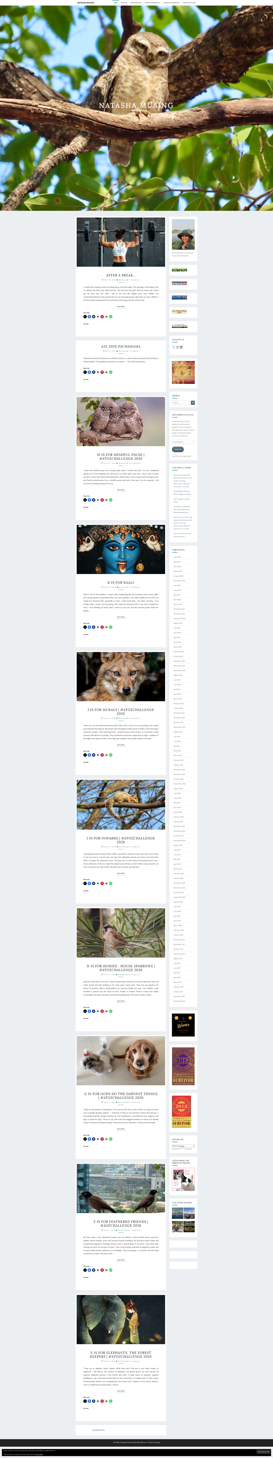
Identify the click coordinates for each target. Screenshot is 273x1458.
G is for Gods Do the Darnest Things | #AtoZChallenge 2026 (121, 1096)
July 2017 (177, 963)
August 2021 (178, 732)
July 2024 (177, 585)
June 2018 (177, 911)
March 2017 (178, 982)
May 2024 (177, 595)
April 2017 (177, 977)
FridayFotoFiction (189, 3)
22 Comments (135, 463)
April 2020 (177, 807)
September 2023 (180, 618)
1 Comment (134, 351)
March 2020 (178, 812)
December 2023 (179, 609)
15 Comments (134, 1230)
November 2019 (179, 831)
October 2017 (178, 949)
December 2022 (179, 661)
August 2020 (178, 788)
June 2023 (177, 633)
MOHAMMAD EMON (181, 491)
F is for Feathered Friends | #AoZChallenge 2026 (121, 1224)
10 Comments (134, 974)
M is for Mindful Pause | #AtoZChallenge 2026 (121, 457)
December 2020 (179, 770)
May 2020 (177, 803)
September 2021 (180, 727)
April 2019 (177, 864)
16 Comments (134, 1102)
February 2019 (179, 873)
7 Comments (134, 587)
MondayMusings (136, 3)
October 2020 (178, 779)
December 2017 (179, 940)
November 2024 (179, 581)
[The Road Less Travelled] (189, 1227)
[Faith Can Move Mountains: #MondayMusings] (177, 1214)
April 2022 (177, 694)
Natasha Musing (85, 2)
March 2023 (178, 647)
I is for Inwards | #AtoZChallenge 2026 (121, 840)
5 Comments (134, 847)
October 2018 (178, 892)
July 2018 (177, 906)
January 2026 (178, 576)
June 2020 (177, 798)
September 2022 (180, 670)
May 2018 (177, 916)
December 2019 (179, 826)
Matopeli (177, 475)
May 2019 (177, 859)
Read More (121, 306)
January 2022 (178, 708)
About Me (124, 3)
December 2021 (179, 713)
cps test (176, 533)
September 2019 (180, 840)
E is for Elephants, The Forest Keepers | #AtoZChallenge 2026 (121, 1355)
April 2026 (177, 566)
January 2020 (178, 821)
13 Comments (134, 1361)
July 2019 (177, 850)
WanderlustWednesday (171, 3)
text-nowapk (178, 499)
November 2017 (179, 944)
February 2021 (179, 760)
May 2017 (177, 973)
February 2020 (179, 817)
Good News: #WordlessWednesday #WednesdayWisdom (182, 509)
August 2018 (178, 902)
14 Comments (135, 718)
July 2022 (177, 680)
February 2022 (179, 703)
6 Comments (134, 280)
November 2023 (179, 614)
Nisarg (157, 1442)
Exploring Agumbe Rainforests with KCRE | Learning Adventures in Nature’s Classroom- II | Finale (183, 481)
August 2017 (178, 958)
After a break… (121, 275)
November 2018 (179, 888)
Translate (188, 1149)
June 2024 (177, 590)
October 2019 (178, 836)
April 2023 (177, 642)
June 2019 (177, 855)
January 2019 (178, 878)
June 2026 (177, 557)
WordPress (141, 1442)
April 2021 (177, 751)
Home (116, 3)
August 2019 (178, 845)
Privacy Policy (39, 1454)
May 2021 (177, 746)
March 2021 (178, 755)
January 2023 (178, 656)
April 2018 (177, 921)
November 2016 (179, 1001)
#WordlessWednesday (152, 3)
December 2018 (179, 883)
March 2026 (178, 571)
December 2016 (179, 996)
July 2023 (177, 628)
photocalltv (178, 517)
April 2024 (177, 599)
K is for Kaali (121, 583)
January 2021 (178, 765)
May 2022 (177, 689)
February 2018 (179, 930)
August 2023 (178, 623)
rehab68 (177, 506)
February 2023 (179, 651)
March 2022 (178, 699)
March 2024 (178, 604)
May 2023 (177, 637)
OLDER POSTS (99, 1430)
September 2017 (180, 954)
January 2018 (178, 935)
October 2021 (178, 722)
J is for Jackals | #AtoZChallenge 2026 (121, 712)
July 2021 (177, 737)
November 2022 (179, 666)
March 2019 (178, 869)
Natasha (122, 280)
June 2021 (177, 741)
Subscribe (177, 449)
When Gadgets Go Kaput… (183, 494)
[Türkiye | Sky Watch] (189, 1214)
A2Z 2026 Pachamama (121, 346)
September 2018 (180, 897)
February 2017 (179, 987)
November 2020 (179, 774)
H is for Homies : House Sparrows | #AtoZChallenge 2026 (121, 968)
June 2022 (177, 684)
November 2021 (179, 718)
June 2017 (177, 968)
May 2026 (177, 562)
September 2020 (180, 784)
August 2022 (178, 675)
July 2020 (177, 793)
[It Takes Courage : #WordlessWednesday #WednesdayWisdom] (177, 1227)
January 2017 (178, 992)
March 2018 (178, 925)
